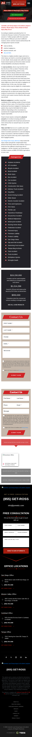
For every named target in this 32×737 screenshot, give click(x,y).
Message (7, 350)
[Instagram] (16, 657)
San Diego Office (7, 575)
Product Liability (13, 236)
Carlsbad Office (7, 613)
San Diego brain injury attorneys (10, 140)
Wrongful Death (13, 260)
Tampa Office (6, 632)
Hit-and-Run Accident (15, 216)
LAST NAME (21, 525)
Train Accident (12, 251)
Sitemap (16, 715)
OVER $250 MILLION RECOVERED (16, 18)
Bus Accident (12, 177)
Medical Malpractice (14, 219)
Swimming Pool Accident (16, 245)
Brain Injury (11, 174)
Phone (6, 337)
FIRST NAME (8, 525)
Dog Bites (11, 192)
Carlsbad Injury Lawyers (16, 706)
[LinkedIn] (26, 657)
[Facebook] (6, 657)
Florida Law (12, 210)
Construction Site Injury (15, 186)
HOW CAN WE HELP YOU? (12, 539)
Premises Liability (13, 233)
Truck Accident (12, 254)
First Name (8, 323)
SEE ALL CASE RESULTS (16, 304)
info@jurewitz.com (16, 505)
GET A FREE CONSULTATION (19, 2)
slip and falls (7, 53)
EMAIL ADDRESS (9, 532)
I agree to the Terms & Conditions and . (14, 370)
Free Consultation (17, 14)
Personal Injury (13, 230)
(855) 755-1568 (8, 585)
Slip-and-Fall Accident (15, 242)
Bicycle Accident (13, 168)
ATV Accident (12, 165)
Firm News (11, 207)
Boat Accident (12, 171)
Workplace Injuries (14, 257)
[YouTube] (21, 657)
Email (6, 343)
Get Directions (6, 588)
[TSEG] (16, 732)
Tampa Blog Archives (15, 248)
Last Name (8, 330)
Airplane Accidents (14, 162)
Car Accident (12, 180)
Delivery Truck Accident (15, 189)
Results (16, 708)
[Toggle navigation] (28, 3)
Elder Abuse (12, 198)
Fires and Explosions (15, 204)
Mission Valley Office (8, 594)
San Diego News (13, 239)
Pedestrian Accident (14, 227)
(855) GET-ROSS (19, 4)
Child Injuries (12, 183)
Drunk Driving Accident (15, 195)
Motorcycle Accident (14, 222)
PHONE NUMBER (22, 532)
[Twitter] (11, 657)
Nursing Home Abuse (15, 224)
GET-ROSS (16, 669)
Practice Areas (16, 704)
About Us (16, 701)
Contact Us (16, 713)
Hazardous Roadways (15, 213)
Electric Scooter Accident (16, 201)
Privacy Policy (21, 370)
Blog (16, 711)
